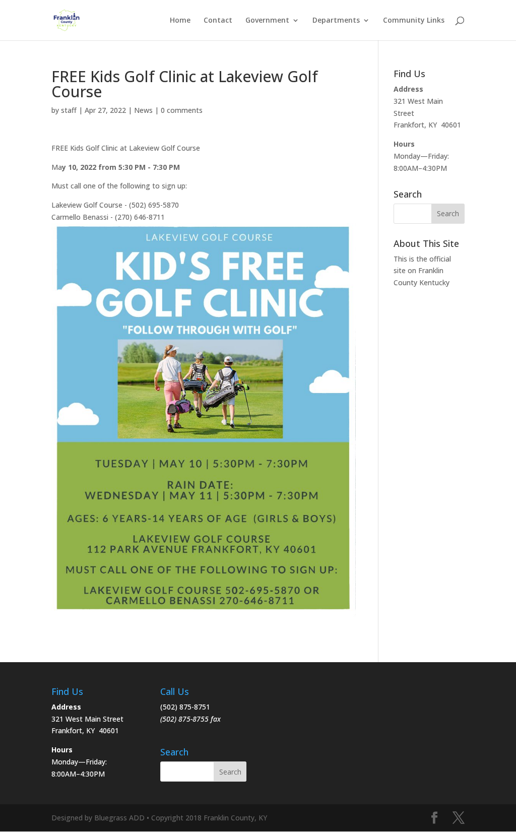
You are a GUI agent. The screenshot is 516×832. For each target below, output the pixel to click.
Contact (218, 21)
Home (180, 21)
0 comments (182, 110)
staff (69, 110)
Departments (336, 21)
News (143, 110)
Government (267, 21)
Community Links (413, 21)
